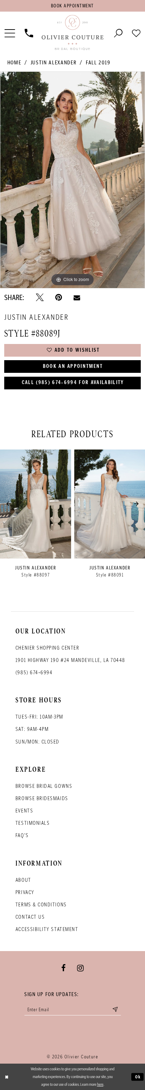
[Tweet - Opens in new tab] (40, 297)
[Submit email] (115, 1009)
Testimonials (32, 823)
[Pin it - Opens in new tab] (58, 297)
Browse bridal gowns (43, 786)
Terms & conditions (41, 904)
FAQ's (22, 835)
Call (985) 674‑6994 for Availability (73, 382)
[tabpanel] (72, 180)
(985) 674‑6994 (34, 672)
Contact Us (30, 917)
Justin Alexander (53, 62)
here (100, 1084)
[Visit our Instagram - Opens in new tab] (80, 968)
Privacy (24, 892)
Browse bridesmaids (41, 798)
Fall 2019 (98, 62)
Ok (138, 1076)
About (23, 880)
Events (24, 811)
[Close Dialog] (6, 1077)
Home (14, 62)
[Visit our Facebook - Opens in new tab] (63, 968)
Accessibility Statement (46, 929)
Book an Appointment (73, 366)
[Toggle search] (118, 33)
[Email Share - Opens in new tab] (77, 297)
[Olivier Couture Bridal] (72, 33)
